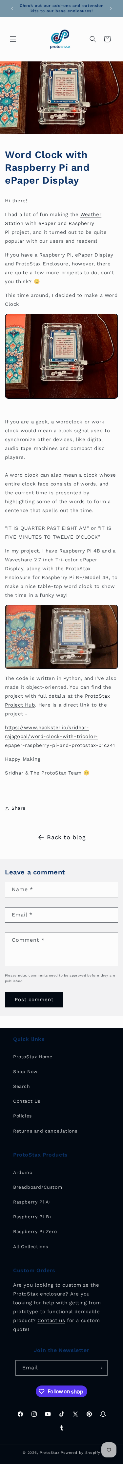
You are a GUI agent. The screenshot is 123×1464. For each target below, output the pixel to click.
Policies (22, 1115)
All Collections (30, 1246)
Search (21, 1086)
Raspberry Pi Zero (35, 1231)
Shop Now (25, 1071)
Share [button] (18, 808)
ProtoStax (49, 1453)
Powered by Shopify (80, 1453)
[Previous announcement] (12, 8)
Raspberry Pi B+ (32, 1216)
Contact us (51, 1320)
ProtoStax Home (32, 1056)
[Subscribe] (100, 1368)
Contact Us (26, 1101)
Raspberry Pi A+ (32, 1202)
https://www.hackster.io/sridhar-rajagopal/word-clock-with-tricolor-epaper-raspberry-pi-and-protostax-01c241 (60, 736)
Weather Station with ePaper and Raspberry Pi (53, 223)
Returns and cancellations (45, 1131)
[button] (13, 39)
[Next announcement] (111, 8)
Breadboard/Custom (37, 1187)
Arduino (22, 1172)
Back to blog (66, 837)
